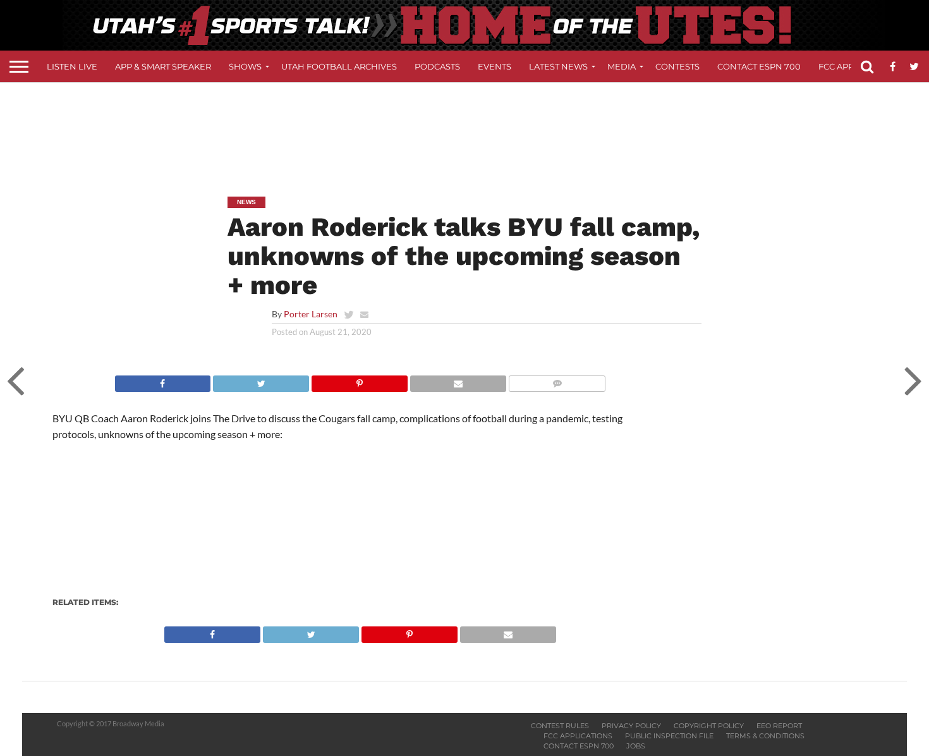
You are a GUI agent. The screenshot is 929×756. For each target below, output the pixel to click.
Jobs (635, 745)
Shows (245, 66)
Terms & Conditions (765, 735)
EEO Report (779, 725)
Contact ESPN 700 (759, 66)
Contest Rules (560, 725)
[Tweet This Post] (260, 380)
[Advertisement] (464, 130)
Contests (677, 66)
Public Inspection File (669, 735)
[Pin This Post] (359, 380)
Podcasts (437, 66)
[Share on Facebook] (163, 380)
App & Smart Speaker (163, 66)
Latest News (558, 66)
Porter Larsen (310, 313)
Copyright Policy (709, 725)
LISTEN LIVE (72, 66)
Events (494, 66)
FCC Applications (577, 735)
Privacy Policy (631, 725)
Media (621, 66)
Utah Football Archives (339, 66)
